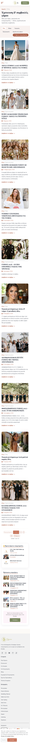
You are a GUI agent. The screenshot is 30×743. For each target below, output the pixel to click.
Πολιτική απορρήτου (5, 680)
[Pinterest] (13, 653)
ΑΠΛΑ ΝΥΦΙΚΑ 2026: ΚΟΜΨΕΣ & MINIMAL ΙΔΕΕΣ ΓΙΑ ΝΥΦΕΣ (15, 66)
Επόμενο (16, 536)
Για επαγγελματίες (5, 669)
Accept (12, 740)
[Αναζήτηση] (17, 2)
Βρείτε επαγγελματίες (21, 35)
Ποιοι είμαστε (4, 660)
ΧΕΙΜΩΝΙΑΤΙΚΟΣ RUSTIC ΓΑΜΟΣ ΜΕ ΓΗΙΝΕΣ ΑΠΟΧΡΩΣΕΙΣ (13, 359)
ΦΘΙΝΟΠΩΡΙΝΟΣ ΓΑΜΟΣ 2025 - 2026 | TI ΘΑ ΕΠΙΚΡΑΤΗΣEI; (15, 409)
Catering (3, 717)
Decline (4, 740)
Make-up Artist (5, 696)
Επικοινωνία (4, 663)
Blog (3, 63)
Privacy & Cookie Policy (7, 736)
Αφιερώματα (6, 31)
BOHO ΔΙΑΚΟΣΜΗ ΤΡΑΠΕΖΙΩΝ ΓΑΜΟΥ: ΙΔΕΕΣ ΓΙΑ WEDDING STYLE (15, 116)
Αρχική (3, 9)
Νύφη (9, 28)
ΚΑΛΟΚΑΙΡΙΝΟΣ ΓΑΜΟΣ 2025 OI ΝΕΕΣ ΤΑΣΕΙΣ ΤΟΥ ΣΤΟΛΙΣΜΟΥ (14, 507)
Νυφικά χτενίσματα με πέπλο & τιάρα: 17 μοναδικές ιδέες (13, 310)
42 (11, 536)
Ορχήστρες (3, 720)
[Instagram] (5, 653)
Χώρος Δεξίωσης (5, 691)
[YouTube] (9, 653)
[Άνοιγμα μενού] (2, 3)
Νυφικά (2, 714)
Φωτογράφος (4, 688)
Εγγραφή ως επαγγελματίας (7, 674)
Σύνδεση (25, 3)
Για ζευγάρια (4, 666)
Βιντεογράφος (4, 708)
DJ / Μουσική (4, 705)
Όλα (4, 28)
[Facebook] (2, 653)
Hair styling (4, 699)
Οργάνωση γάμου (18, 31)
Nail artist (3, 702)
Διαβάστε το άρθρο (7, 82)
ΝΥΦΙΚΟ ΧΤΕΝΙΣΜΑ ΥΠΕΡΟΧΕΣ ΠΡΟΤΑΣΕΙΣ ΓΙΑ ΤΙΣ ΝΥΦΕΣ (14, 215)
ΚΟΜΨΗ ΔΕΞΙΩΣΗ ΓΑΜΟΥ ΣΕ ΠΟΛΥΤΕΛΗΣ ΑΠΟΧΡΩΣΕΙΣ (14, 166)
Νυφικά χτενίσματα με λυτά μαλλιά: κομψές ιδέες (15, 458)
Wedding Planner (5, 694)
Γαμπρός (17, 28)
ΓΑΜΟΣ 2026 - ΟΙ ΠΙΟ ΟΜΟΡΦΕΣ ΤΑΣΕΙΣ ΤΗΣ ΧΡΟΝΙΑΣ (12, 266)
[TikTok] (16, 653)
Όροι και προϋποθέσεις (6, 677)
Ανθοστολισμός (4, 711)
